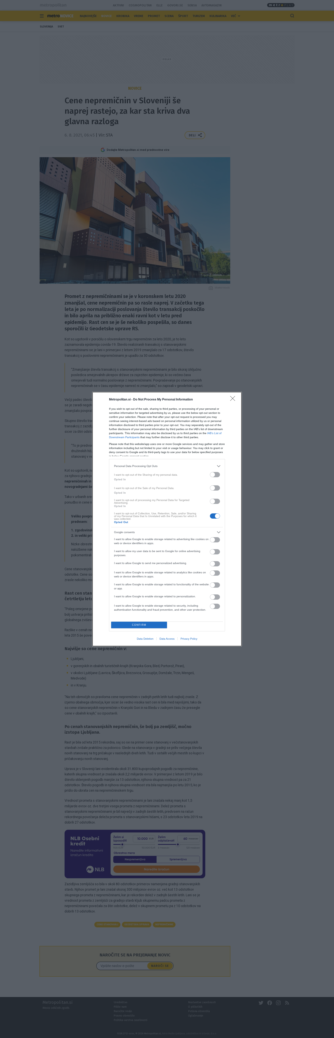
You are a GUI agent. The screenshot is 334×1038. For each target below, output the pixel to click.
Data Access (167, 638)
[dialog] (167, 519)
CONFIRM (139, 624)
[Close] (234, 399)
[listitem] (167, 466)
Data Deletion (145, 638)
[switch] (215, 474)
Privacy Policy (189, 638)
